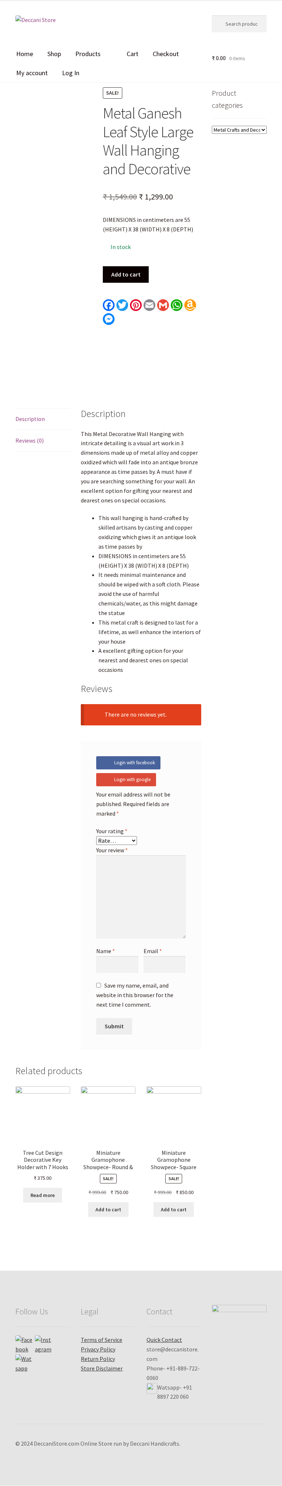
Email (153, 951)
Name (105, 951)
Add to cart (126, 274)
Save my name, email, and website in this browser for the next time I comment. (134, 995)
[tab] (42, 419)
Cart (132, 54)
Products (88, 54)
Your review (112, 850)
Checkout (166, 54)
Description (30, 418)
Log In (70, 73)
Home (24, 54)
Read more (42, 1195)
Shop (54, 54)
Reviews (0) (29, 440)
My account (32, 73)
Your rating (111, 831)
